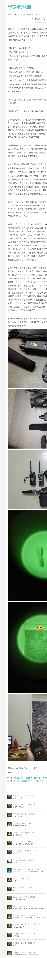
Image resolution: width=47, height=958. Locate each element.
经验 (15, 14)
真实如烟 (16, 915)
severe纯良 (17, 851)
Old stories (17, 860)
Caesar (15, 897)
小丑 (14, 842)
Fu (14, 823)
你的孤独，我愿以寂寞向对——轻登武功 (28, 781)
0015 (15, 906)
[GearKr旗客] (19, 8)
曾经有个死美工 (18, 869)
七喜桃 (15, 832)
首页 (9, 14)
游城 (14, 888)
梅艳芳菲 (16, 805)
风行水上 (16, 814)
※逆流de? (16, 796)
